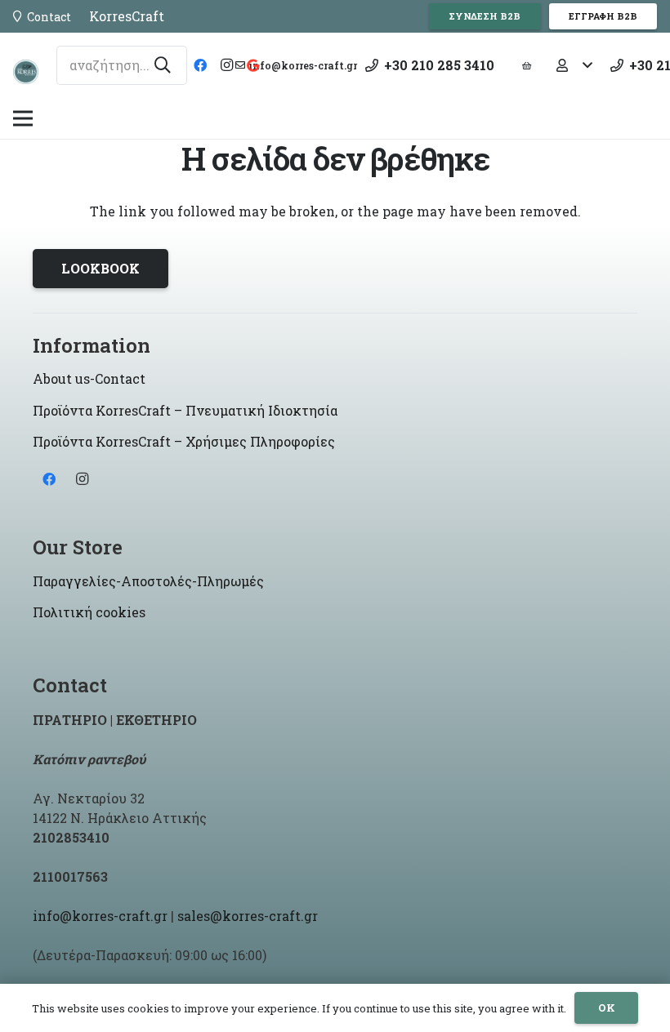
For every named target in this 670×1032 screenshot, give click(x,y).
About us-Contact (89, 378)
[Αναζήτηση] (162, 65)
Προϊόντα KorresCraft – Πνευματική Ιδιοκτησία (185, 410)
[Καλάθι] (527, 65)
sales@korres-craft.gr (247, 915)
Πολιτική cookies (89, 612)
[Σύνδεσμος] (25, 72)
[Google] (252, 65)
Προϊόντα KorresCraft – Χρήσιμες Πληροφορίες (184, 441)
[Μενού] (22, 118)
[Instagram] (226, 65)
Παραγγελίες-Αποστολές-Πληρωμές (148, 580)
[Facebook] (200, 65)
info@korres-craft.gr (100, 915)
